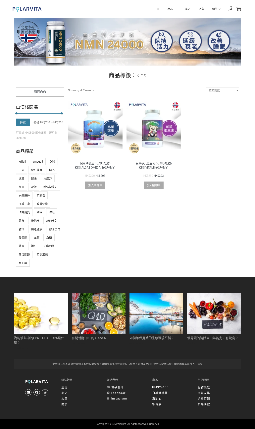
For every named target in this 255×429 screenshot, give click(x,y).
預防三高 (42, 254)
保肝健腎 (36, 170)
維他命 (35, 220)
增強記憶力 (50, 186)
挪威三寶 (24, 203)
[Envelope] (28, 392)
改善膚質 (24, 212)
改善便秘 (42, 203)
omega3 (37, 161)
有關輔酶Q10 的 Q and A (89, 338)
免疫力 (47, 178)
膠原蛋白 (54, 229)
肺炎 (21, 229)
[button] (40, 92)
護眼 (21, 245)
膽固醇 (23, 237)
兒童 (21, 186)
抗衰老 (41, 195)
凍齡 (34, 186)
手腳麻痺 (24, 195)
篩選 (23, 122)
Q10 (52, 161)
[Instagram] (45, 392)
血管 (36, 237)
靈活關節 (24, 254)
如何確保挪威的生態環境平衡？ (151, 338)
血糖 (49, 237)
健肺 (21, 178)
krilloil (22, 161)
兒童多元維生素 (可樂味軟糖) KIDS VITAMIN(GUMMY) (154, 165)
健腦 (34, 178)
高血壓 (23, 262)
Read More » (21, 348)
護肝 (34, 245)
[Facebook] (36, 392)
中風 (21, 170)
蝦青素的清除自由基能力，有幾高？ (212, 338)
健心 (52, 170)
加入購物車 (95, 185)
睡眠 (52, 212)
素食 (21, 220)
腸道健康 (36, 229)
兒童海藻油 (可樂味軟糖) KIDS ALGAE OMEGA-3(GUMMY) (95, 165)
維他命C (51, 220)
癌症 (39, 212)
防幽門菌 (49, 245)
